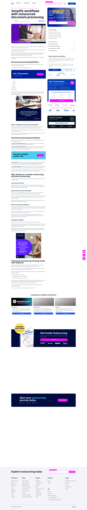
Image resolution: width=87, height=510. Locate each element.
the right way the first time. (32, 260)
